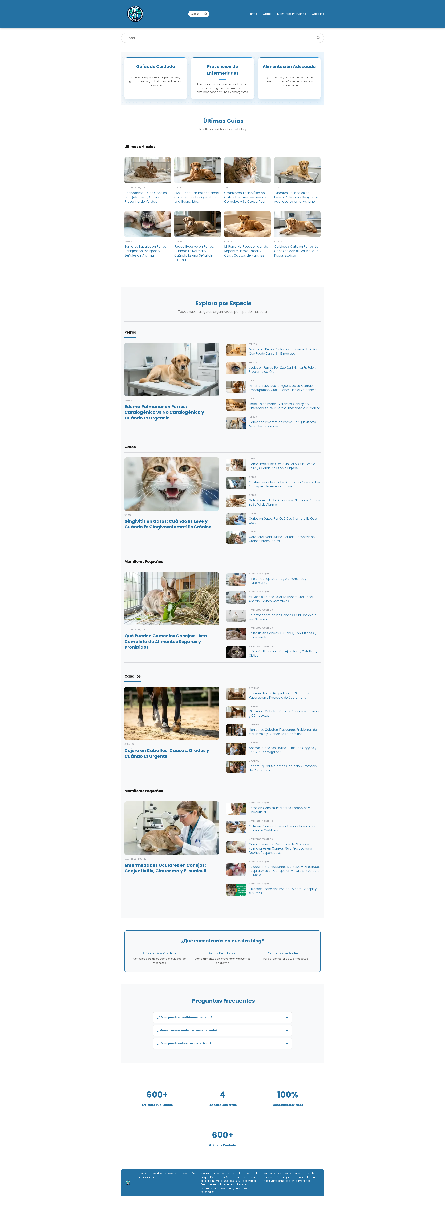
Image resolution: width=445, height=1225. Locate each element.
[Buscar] (205, 14)
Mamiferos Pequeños (291, 14)
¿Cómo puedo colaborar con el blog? (184, 1044)
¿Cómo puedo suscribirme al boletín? (184, 1017)
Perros (253, 14)
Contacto (143, 1173)
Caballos (318, 14)
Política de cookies (164, 1173)
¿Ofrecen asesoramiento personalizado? (187, 1030)
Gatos (267, 14)
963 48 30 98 (231, 1181)
